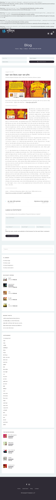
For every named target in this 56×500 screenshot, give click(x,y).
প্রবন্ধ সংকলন (5, 405)
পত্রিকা (4, 400)
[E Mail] (29, 484)
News (26, 77)
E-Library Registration (8, 265)
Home (16, 48)
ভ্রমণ (4, 417)
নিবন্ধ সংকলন (5, 398)
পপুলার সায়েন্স (5, 403)
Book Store (25, 488)
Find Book (42, 61)
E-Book (26, 48)
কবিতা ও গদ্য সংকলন (6, 357)
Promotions (30, 77)
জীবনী (4, 386)
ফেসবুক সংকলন (5, 407)
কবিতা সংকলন (5, 359)
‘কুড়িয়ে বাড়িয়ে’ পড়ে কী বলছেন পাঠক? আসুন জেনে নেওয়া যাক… (13, 323)
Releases (35, 77)
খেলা (4, 374)
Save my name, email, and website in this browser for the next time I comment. (27, 231)
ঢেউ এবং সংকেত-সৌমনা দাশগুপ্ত (8, 328)
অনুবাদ (4, 343)
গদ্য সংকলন (5, 376)
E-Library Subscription (8, 267)
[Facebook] (26, 484)
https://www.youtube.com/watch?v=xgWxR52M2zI (18, 193)
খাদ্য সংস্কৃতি (5, 371)
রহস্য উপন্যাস (5, 422)
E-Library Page (6, 260)
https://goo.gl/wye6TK (31, 102)
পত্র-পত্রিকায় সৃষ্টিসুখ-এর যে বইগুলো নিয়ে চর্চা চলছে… (11, 320)
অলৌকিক (4, 345)
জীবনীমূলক (4, 388)
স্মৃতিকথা (4, 424)
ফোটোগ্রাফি (5, 410)
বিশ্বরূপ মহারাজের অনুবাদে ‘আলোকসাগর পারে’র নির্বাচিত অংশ (12, 325)
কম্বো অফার (5, 362)
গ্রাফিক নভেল (5, 381)
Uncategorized (6, 338)
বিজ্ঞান (4, 412)
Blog (31, 488)
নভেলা (4, 391)
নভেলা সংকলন (5, 393)
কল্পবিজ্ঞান (4, 364)
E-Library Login (6, 262)
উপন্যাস (4, 352)
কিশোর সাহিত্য (5, 369)
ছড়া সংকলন (5, 383)
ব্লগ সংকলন (5, 415)
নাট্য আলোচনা (5, 395)
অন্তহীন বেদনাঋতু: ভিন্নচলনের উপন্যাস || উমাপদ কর (11, 318)
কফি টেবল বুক (5, 355)
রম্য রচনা (4, 419)
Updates (39, 77)
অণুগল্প (4, 340)
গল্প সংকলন (5, 379)
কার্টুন (4, 367)
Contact (37, 488)
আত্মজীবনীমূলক (5, 347)
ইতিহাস (4, 350)
